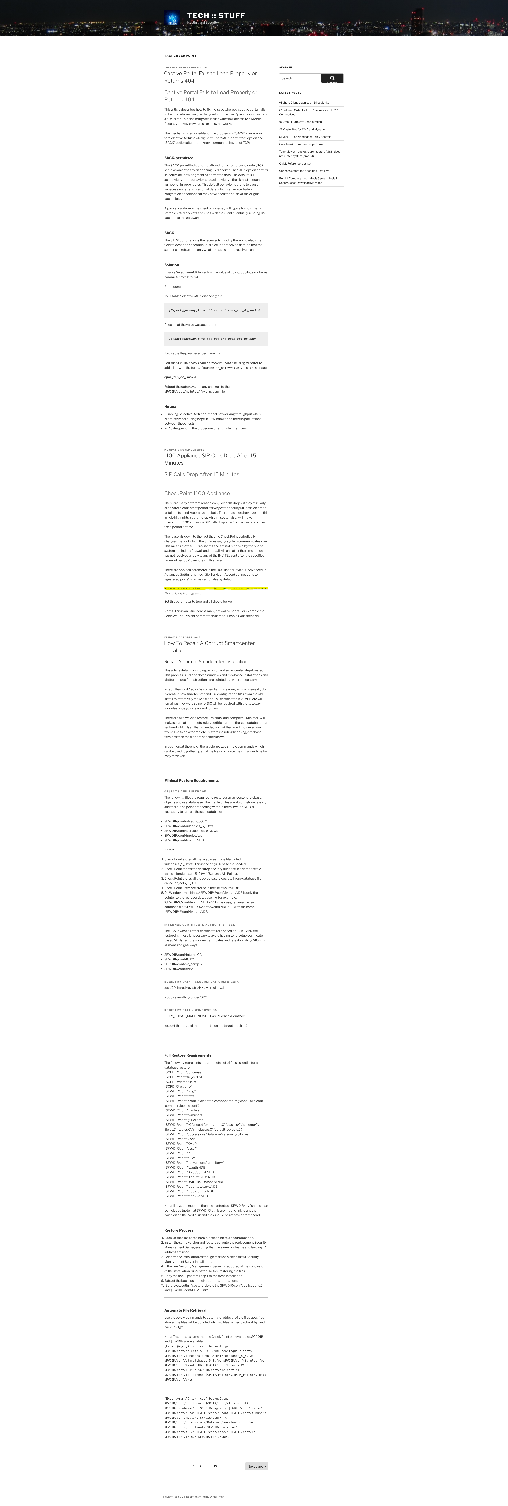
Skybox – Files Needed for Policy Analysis (305, 136)
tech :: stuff (216, 15)
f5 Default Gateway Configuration (300, 121)
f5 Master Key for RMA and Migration (302, 129)
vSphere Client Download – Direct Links (304, 102)
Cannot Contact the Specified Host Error (304, 170)
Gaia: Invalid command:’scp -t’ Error (301, 144)
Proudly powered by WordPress (204, 1496)
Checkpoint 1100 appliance (184, 522)
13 (216, 1466)
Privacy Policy (172, 1496)
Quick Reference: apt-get (295, 163)
